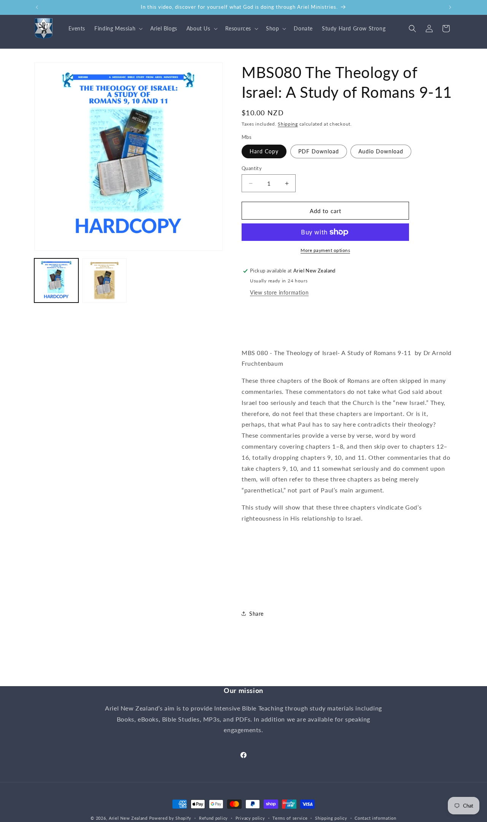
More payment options (325, 250)
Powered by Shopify (170, 818)
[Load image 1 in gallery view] (56, 280)
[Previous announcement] (37, 7)
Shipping (288, 124)
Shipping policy (331, 817)
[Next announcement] (450, 7)
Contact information (375, 817)
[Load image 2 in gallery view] (104, 280)
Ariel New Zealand (128, 818)
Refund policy (213, 817)
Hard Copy (264, 151)
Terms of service (289, 817)
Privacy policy (250, 817)
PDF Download (318, 151)
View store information (279, 292)
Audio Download (380, 151)
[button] (118, 29)
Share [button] (256, 613)
